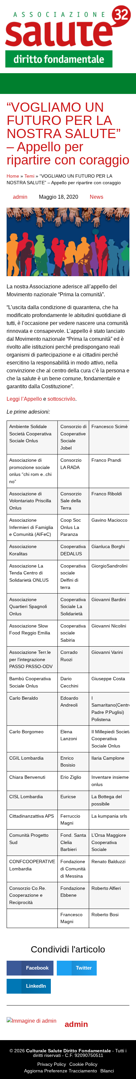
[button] (9, 83)
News (96, 197)
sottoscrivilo (61, 399)
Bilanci (107, 1070)
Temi (29, 176)
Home (13, 176)
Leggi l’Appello (24, 399)
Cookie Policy (83, 1064)
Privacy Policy (51, 1064)
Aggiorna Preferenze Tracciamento (60, 1070)
